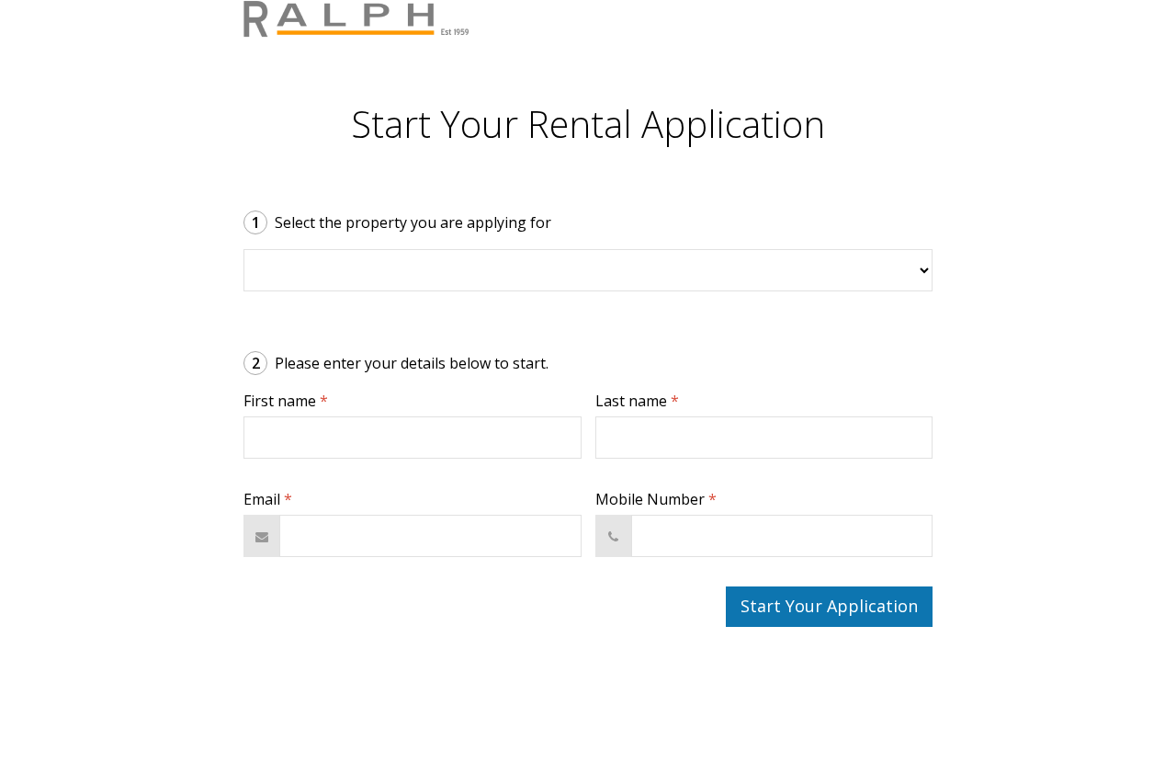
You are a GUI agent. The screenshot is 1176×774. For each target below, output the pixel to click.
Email (267, 499)
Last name (637, 401)
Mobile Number (656, 499)
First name (285, 401)
